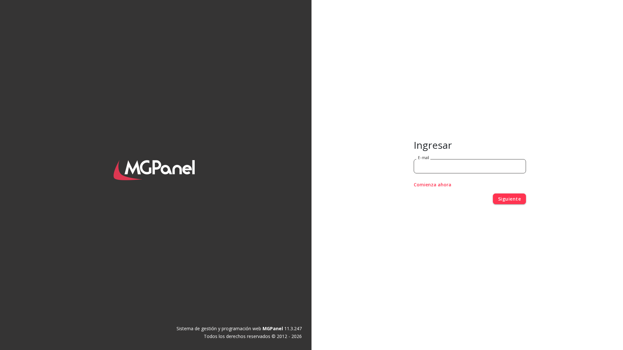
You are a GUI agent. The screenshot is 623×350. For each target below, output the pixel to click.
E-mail (423, 157)
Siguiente (509, 199)
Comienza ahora (432, 184)
